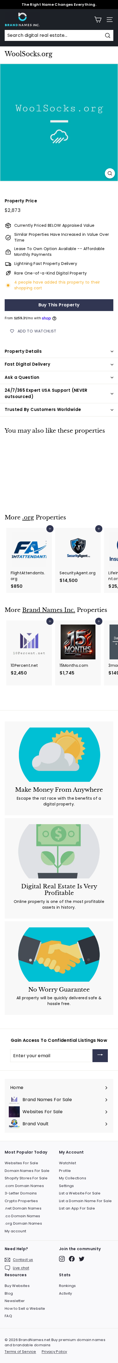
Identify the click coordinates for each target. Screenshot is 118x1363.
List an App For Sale (77, 1208)
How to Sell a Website (25, 1308)
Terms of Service (20, 1351)
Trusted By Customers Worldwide (43, 409)
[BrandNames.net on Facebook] (72, 1259)
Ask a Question (22, 377)
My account (15, 1231)
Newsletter (15, 1300)
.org (28, 517)
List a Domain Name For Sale (85, 1201)
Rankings (67, 1285)
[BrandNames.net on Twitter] (82, 1259)
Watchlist (67, 1163)
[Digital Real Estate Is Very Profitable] (59, 851)
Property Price (21, 201)
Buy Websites (17, 1285)
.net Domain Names (23, 1208)
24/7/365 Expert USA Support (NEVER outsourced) (46, 393)
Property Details (23, 351)
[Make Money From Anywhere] (59, 754)
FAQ (8, 1316)
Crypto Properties (21, 1201)
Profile (65, 1170)
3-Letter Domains (21, 1193)
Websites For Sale (21, 1163)
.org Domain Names (23, 1223)
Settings (66, 1185)
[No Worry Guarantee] (59, 954)
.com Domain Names (24, 1185)
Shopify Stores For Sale (26, 1178)
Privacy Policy (54, 1351)
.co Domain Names (22, 1216)
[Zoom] (110, 173)
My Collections (72, 1178)
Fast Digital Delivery (27, 364)
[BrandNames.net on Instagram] (62, 1259)
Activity (65, 1293)
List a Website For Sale (79, 1193)
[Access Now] (100, 1055)
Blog (9, 1293)
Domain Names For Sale (27, 1170)
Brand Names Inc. (48, 610)
